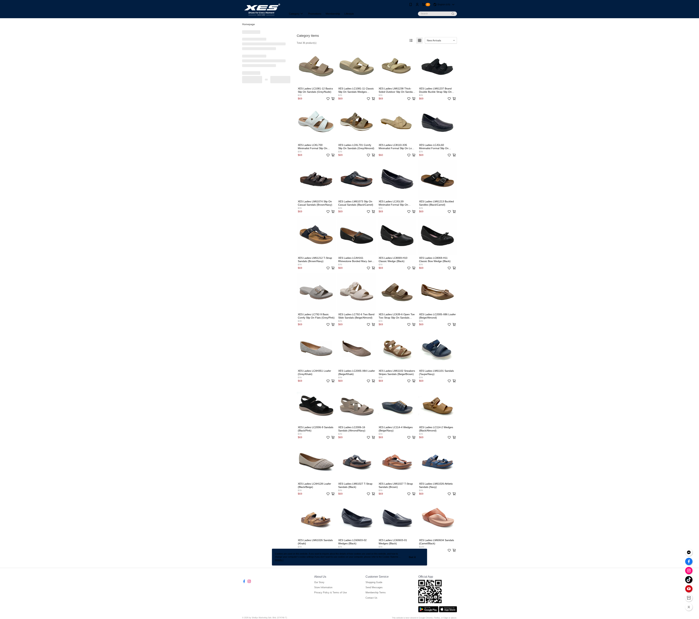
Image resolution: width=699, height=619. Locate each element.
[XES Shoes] (262, 9)
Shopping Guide (374, 582)
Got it (412, 557)
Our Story (319, 582)
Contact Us (371, 597)
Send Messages (374, 587)
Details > (279, 560)
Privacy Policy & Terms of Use (330, 592)
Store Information (323, 587)
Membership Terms (376, 592)
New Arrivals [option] (434, 40)
